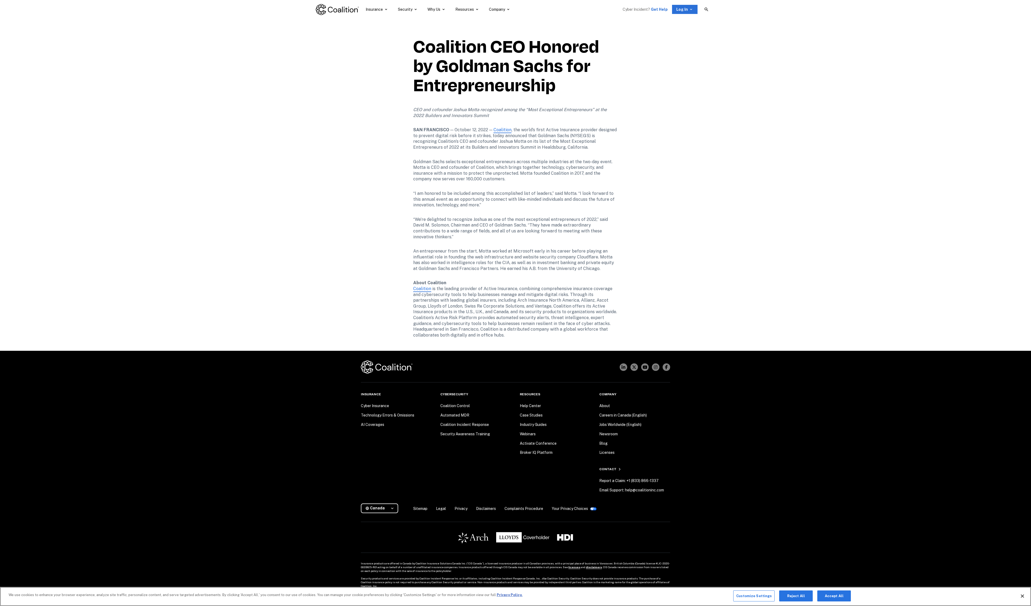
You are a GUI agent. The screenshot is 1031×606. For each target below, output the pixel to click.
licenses (574, 567)
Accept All (834, 596)
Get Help (659, 9)
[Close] (1022, 596)
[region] (515, 596)
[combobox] (381, 508)
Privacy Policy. (509, 595)
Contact (607, 469)
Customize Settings (754, 596)
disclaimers (594, 567)
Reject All (796, 596)
